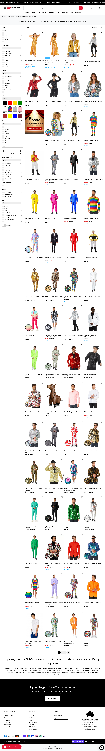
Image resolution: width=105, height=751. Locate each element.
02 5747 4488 (58, 715)
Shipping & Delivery (9, 715)
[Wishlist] (96, 8)
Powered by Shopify (21, 741)
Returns (6, 717)
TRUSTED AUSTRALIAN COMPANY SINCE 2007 (79, 2)
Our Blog (31, 724)
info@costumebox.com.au (61, 718)
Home (5, 16)
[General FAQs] (92, 8)
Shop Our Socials (33, 729)
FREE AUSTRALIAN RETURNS (37, 2)
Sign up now (52, 698)
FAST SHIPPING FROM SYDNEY (15, 2)
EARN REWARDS (56, 2)
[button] (5, 8)
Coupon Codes (7, 722)
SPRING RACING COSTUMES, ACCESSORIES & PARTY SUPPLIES (22, 16)
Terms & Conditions (9, 724)
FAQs (30, 720)
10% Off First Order (34, 722)
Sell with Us (32, 727)
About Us (31, 715)
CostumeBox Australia (11, 741)
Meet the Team (33, 717)
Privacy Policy (7, 727)
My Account (7, 720)
